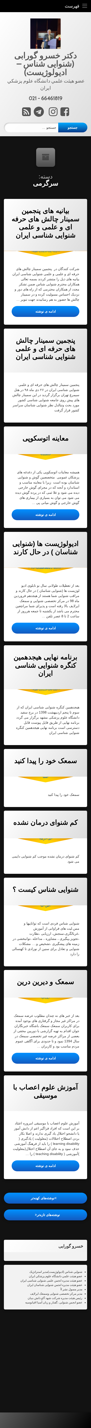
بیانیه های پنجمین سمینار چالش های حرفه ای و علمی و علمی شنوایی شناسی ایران (45, 223)
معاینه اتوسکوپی (46, 438)
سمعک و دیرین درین (45, 982)
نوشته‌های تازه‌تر (48, 1215)
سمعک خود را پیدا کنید (45, 761)
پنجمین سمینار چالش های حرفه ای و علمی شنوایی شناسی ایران (45, 348)
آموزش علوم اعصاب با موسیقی (45, 1091)
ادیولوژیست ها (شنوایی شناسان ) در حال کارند (45, 548)
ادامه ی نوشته (34, 311)
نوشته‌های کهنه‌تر (43, 1198)
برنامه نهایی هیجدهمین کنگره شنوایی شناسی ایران (45, 665)
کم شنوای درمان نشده (45, 822)
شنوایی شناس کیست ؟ (45, 889)
